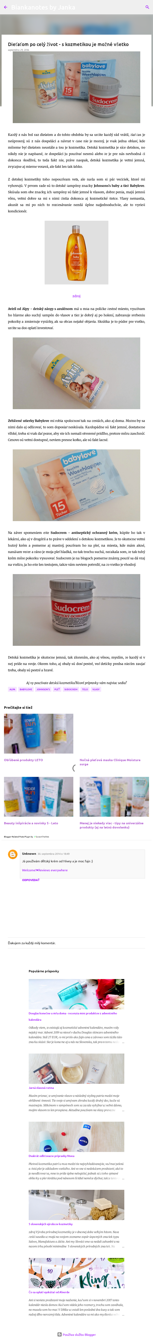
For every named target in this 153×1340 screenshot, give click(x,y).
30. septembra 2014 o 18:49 (54, 853)
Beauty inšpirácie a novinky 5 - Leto (31, 823)
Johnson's (43, 689)
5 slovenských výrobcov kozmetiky (51, 1224)
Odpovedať (31, 880)
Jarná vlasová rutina (41, 1088)
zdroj (76, 296)
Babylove (26, 689)
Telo (85, 689)
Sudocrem (70, 689)
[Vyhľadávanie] (147, 7)
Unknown (29, 853)
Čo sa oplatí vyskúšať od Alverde (49, 1292)
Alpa (12, 689)
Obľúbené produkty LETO (23, 760)
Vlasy (96, 689)
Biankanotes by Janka (43, 7)
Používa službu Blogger (79, 1334)
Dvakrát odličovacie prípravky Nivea (51, 1156)
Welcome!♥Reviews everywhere (45, 870)
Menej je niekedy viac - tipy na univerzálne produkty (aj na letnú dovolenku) (111, 825)
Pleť (57, 689)
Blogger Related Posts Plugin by (18, 836)
